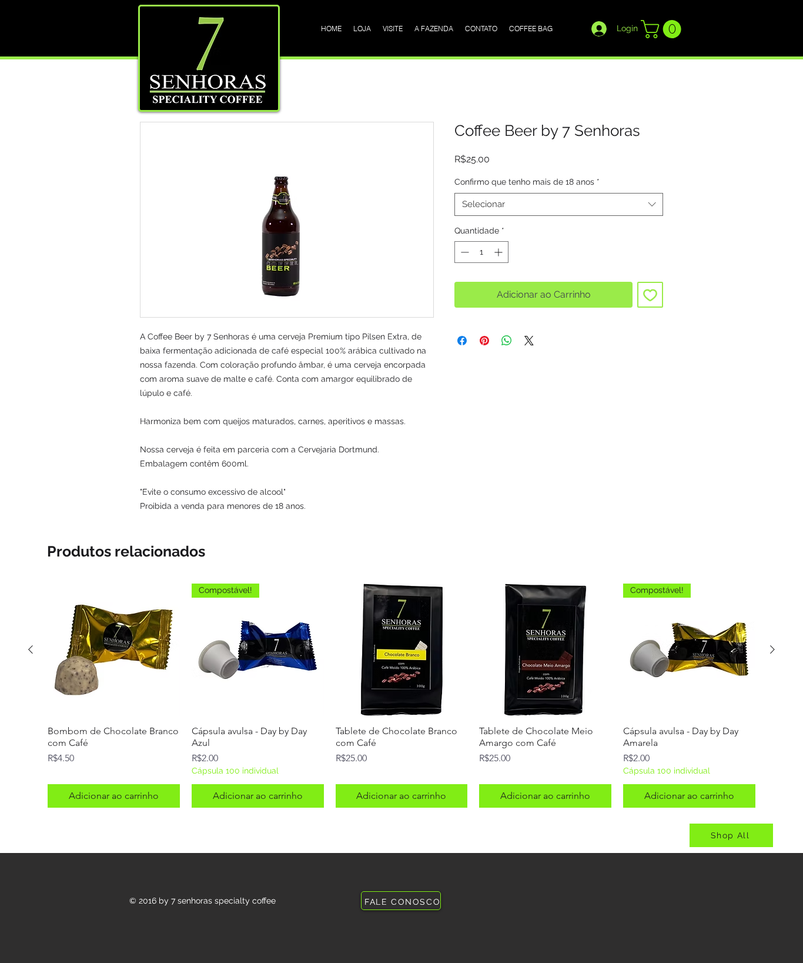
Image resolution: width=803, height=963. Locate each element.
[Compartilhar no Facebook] (462, 341)
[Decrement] (463, 252)
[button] (663, 29)
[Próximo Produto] (772, 649)
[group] (401, 695)
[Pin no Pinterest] (484, 341)
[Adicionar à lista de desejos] (650, 295)
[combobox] (558, 204)
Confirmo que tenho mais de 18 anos (527, 181)
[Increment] (499, 252)
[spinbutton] (481, 252)
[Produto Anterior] (31, 649)
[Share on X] (529, 341)
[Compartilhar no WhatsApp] (507, 341)
